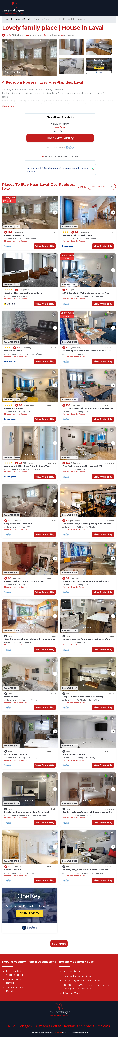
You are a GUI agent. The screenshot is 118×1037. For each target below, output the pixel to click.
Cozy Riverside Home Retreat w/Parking (82, 696)
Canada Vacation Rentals (14, 989)
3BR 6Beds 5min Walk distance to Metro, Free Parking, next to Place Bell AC (86, 987)
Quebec (48, 19)
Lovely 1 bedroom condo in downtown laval (26, 812)
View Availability (44, 246)
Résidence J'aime (13, 351)
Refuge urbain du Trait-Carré (77, 235)
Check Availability (60, 138)
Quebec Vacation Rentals (14, 981)
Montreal (59, 19)
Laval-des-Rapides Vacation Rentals (15, 973)
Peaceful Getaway (13, 408)
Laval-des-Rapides (75, 19)
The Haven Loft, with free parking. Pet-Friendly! (86, 523)
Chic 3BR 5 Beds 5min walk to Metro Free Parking (87, 408)
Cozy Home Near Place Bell (18, 523)
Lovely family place (14, 235)
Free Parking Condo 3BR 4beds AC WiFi (82, 466)
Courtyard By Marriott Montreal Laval (23, 293)
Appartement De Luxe (73, 754)
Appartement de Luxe (15, 754)
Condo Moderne (12, 869)
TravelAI (57, 1032)
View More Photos (14, 72)
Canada (37, 19)
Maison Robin (11, 696)
